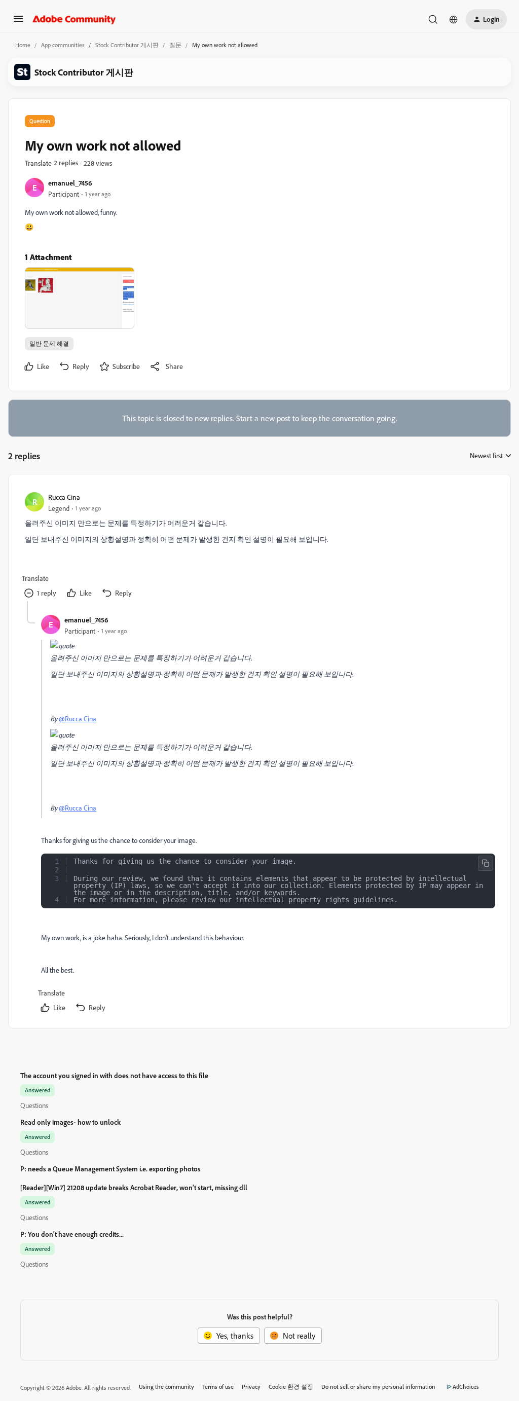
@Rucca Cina (77, 718)
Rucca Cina (64, 497)
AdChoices (466, 1386)
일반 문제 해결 (49, 343)
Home (22, 45)
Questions (34, 1105)
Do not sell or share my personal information (378, 1386)
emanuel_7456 (70, 182)
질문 (175, 45)
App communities (63, 45)
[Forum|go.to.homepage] (74, 19)
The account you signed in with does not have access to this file (114, 1075)
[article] (259, 546)
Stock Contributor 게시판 (127, 45)
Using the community (166, 1386)
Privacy (251, 1386)
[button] (18, 22)
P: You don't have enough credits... (72, 1234)
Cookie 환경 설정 (291, 1386)
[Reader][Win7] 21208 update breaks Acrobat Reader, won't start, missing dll (133, 1187)
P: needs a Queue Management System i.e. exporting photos (110, 1168)
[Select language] (454, 19)
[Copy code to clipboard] (485, 863)
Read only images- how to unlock (70, 1122)
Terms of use (218, 1386)
